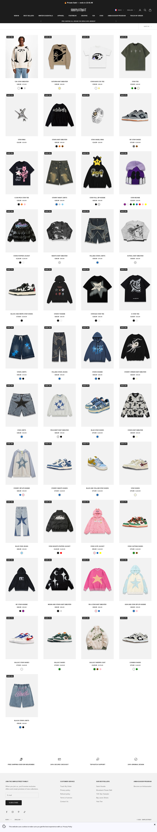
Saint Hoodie (101, 786)
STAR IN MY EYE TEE (97, 81)
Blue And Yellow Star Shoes (97, 488)
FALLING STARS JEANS (59, 372)
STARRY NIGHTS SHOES (59, 488)
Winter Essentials (46, 16)
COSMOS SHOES (135, 662)
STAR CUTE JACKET (97, 546)
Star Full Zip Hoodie (97, 198)
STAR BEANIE (135, 198)
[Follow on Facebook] (7, 812)
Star (101, 16)
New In (16, 16)
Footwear (73, 16)
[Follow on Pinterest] (18, 812)
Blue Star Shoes (97, 430)
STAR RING (21, 139)
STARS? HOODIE (59, 314)
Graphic (84, 16)
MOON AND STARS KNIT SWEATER (59, 604)
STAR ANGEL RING (97, 139)
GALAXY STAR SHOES (21, 662)
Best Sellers (29, 16)
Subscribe (13, 803)
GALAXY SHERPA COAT (97, 662)
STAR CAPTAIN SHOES (135, 546)
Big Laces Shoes (102, 798)
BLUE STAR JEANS (21, 546)
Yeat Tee (99, 801)
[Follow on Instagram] (12, 812)
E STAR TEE (135, 314)
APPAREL (60, 16)
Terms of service (66, 798)
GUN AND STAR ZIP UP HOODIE (135, 604)
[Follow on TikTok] (24, 812)
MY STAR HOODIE (22, 604)
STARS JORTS (21, 372)
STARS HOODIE (97, 372)
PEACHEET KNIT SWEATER (59, 430)
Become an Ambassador (142, 786)
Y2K (93, 16)
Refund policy (65, 794)
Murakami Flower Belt (104, 790)
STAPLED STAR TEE (97, 314)
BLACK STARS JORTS (21, 720)
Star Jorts (21, 430)
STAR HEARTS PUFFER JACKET (59, 546)
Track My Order (136, 16)
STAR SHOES (135, 488)
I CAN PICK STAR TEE (21, 198)
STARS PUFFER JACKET (21, 256)
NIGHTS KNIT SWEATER (59, 256)
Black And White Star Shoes (22, 314)
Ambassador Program (117, 16)
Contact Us (64, 801)
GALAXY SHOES (59, 662)
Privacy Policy (67, 827)
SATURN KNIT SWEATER (59, 81)
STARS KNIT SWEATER (59, 139)
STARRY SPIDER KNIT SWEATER (135, 372)
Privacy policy (65, 790)
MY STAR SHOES (135, 139)
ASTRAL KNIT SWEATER (135, 256)
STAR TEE (135, 81)
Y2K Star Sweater (22, 81)
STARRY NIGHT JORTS (59, 198)
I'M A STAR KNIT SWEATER (97, 604)
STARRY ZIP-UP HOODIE (22, 488)
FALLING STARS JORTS (97, 256)
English (130, 10)
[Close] (155, 824)
